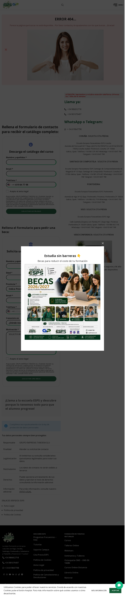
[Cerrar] (103, 243)
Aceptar (115, 590)
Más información (99, 590)
